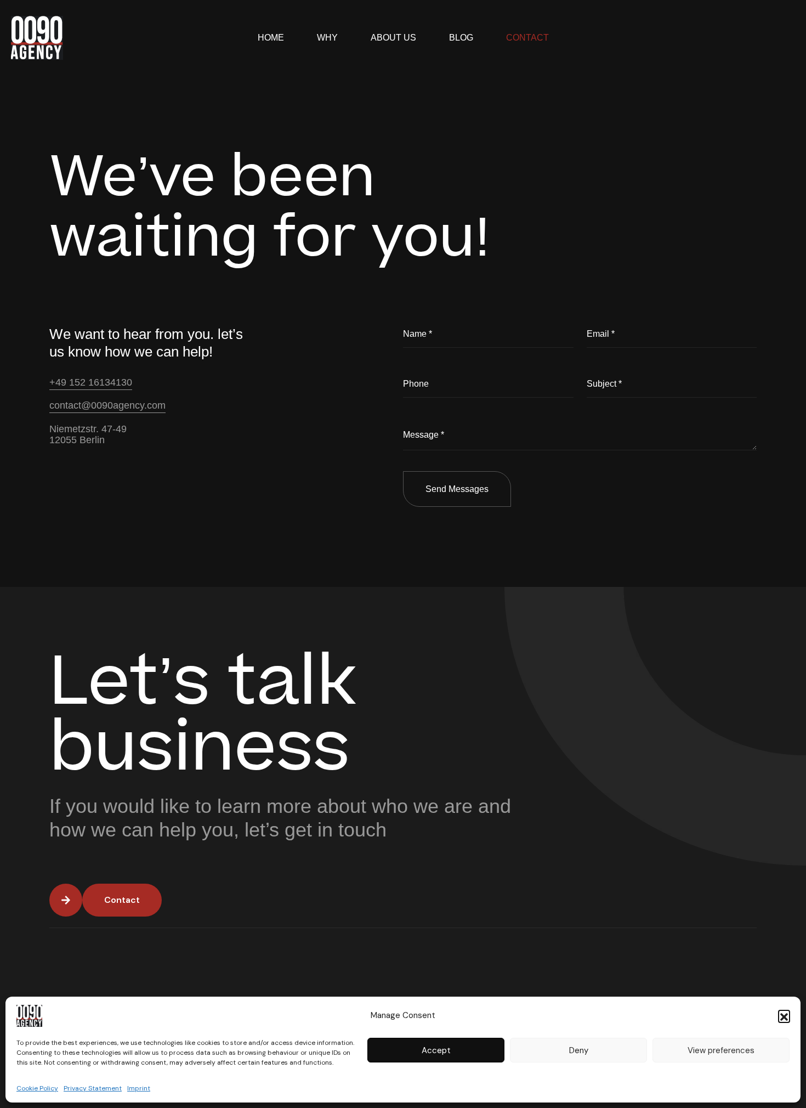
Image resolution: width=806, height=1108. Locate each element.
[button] (784, 1015)
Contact (527, 37)
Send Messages (457, 489)
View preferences (721, 1050)
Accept (436, 1050)
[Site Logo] (37, 37)
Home (271, 37)
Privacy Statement (93, 1088)
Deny (578, 1050)
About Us (393, 37)
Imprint (138, 1088)
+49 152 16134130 (90, 382)
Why (327, 37)
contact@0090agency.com (107, 405)
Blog (461, 37)
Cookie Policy (37, 1088)
